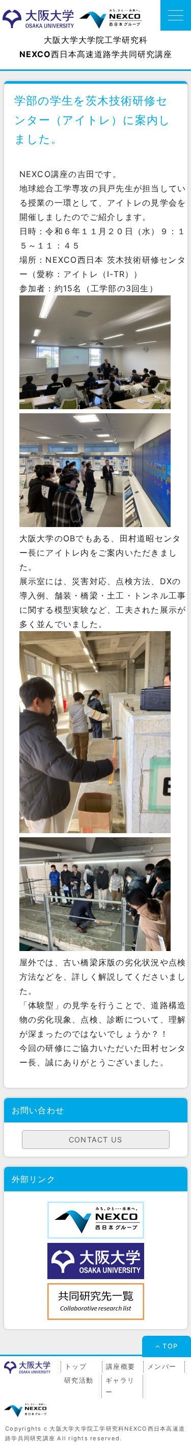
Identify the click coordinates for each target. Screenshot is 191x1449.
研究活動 (78, 1380)
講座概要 (120, 1366)
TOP (170, 1346)
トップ (76, 1366)
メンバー (161, 1366)
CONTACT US (96, 1139)
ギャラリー (119, 1386)
